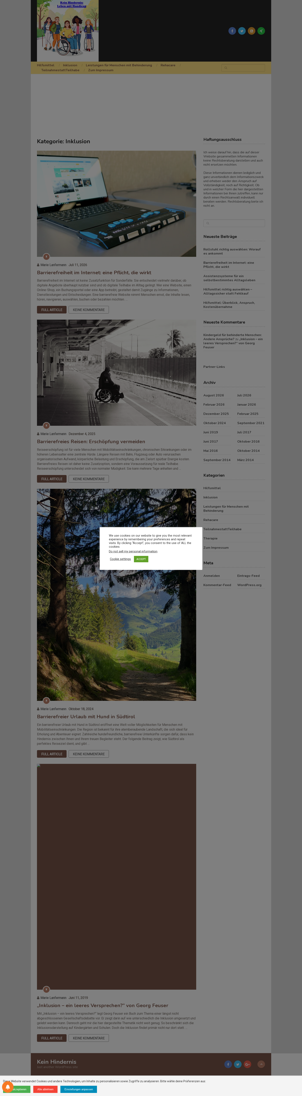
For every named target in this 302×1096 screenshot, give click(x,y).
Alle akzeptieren (16, 1089)
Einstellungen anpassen (79, 1089)
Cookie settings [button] (120, 559)
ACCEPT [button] (141, 559)
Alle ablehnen (45, 1089)
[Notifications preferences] (8, 1087)
